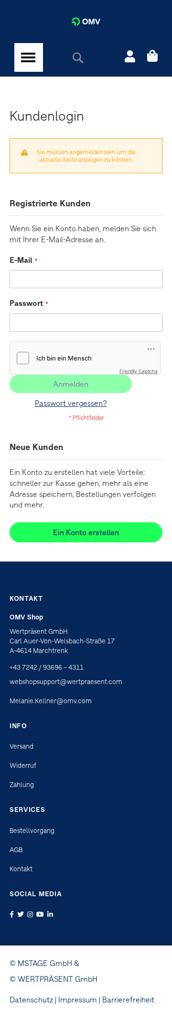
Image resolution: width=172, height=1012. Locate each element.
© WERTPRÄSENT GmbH (53, 979)
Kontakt (21, 869)
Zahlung (22, 784)
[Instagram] (31, 914)
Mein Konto (130, 57)
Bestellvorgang (32, 830)
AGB (16, 849)
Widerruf (23, 765)
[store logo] (86, 21)
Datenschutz (31, 999)
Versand (21, 746)
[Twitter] (21, 914)
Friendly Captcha (138, 371)
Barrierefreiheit (128, 999)
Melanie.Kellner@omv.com (51, 701)
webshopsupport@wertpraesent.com (66, 681)
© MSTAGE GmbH (41, 963)
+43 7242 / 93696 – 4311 (47, 667)
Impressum (77, 999)
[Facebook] (13, 914)
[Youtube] (41, 914)
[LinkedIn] (51, 914)
